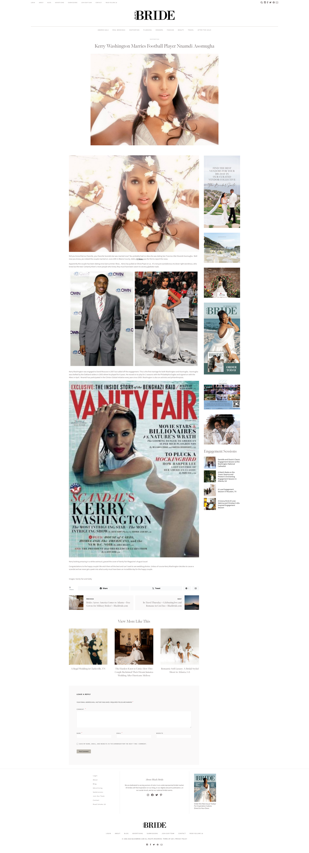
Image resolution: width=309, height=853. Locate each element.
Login (33, 2)
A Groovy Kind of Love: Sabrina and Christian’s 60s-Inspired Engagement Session (229, 504)
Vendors (159, 30)
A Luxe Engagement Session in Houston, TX (227, 490)
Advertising (59, 2)
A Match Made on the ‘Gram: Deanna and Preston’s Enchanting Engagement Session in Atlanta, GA (227, 476)
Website (159, 733)
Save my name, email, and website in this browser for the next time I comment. (113, 744)
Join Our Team (86, 2)
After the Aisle (204, 30)
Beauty (181, 30)
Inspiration (134, 30)
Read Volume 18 (111, 2)
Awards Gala (103, 30)
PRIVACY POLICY (181, 839)
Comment (81, 709)
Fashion (170, 30)
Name (79, 733)
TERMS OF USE (168, 839)
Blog (49, 2)
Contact (99, 2)
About (41, 2)
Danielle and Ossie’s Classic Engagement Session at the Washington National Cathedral (229, 462)
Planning (147, 30)
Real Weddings (118, 30)
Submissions (72, 2)
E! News (140, 259)
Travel (191, 30)
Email (119, 733)
